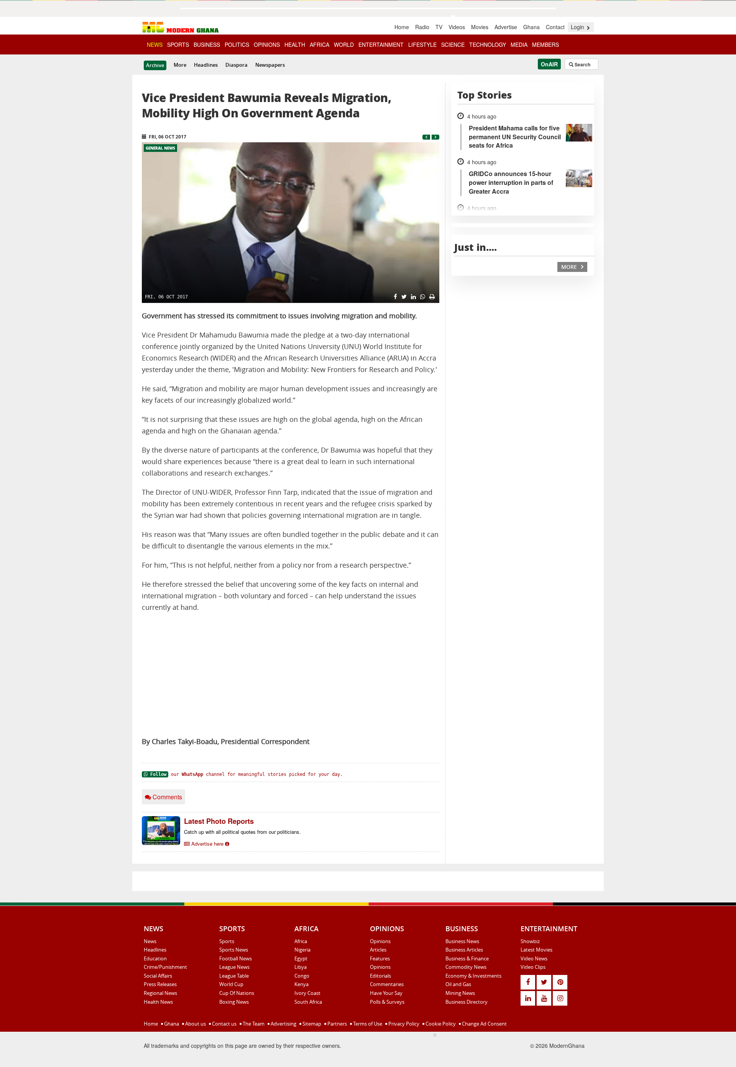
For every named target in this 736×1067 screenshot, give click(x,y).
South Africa (308, 1001)
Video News (534, 958)
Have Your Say (386, 993)
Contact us (224, 1023)
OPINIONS (267, 44)
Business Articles (464, 949)
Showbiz (530, 941)
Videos (457, 27)
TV (438, 27)
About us (195, 1023)
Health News (158, 1001)
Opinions (380, 941)
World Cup (231, 984)
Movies (479, 27)
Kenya (301, 984)
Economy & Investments (473, 975)
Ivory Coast (307, 993)
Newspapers (270, 64)
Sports (226, 941)
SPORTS (178, 44)
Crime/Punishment (165, 966)
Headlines (206, 64)
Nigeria (302, 949)
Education (155, 958)
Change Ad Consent (484, 1023)
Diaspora (236, 64)
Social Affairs (158, 975)
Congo (301, 975)
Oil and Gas (458, 984)
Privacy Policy (403, 1023)
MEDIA (519, 44)
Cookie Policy (440, 1023)
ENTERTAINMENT (381, 44)
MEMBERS (545, 44)
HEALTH (294, 44)
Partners (336, 1023)
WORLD (344, 44)
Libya (300, 966)
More (180, 64)
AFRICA (319, 44)
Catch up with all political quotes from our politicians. (242, 831)
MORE (569, 266)
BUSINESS (207, 44)
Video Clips (533, 966)
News (150, 941)
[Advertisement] (290, 674)
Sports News (233, 949)
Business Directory (466, 1001)
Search (581, 64)
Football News (235, 958)
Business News (462, 941)
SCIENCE (453, 44)
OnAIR (549, 64)
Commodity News (465, 966)
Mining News (460, 993)
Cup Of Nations (236, 993)
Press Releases (160, 984)
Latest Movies (536, 949)
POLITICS (237, 44)
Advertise (506, 27)
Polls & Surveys (387, 1001)
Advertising (282, 1023)
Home (401, 27)
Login (578, 27)
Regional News (160, 993)
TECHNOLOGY (487, 44)
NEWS (155, 44)
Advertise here (207, 843)
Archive (155, 65)
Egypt (300, 958)
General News (160, 148)
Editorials (380, 975)
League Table (234, 975)
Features (380, 958)
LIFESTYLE (422, 44)
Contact (555, 27)
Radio (422, 27)
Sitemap (311, 1023)
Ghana (531, 27)
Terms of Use (367, 1023)
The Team (253, 1023)
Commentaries (387, 984)
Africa (300, 941)
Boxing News (234, 1001)
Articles (378, 949)
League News (234, 966)
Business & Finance (467, 958)
